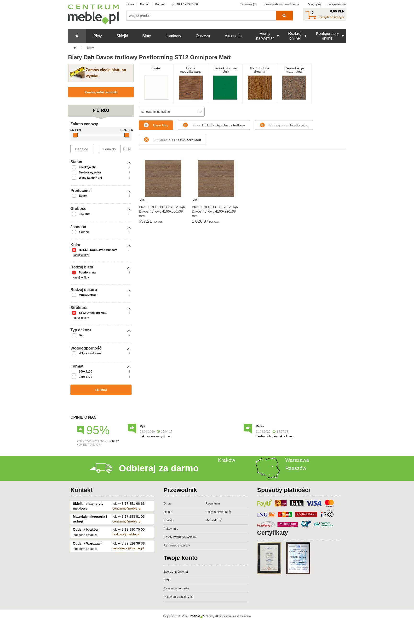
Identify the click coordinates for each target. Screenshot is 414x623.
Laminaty (173, 36)
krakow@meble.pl (125, 534)
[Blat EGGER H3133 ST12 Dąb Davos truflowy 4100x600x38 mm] (163, 178)
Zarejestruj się (337, 4)
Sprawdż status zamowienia (281, 4)
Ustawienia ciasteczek (178, 597)
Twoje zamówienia (176, 571)
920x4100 (85, 377)
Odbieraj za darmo (159, 468)
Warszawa (297, 460)
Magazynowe (88, 295)
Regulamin (213, 503)
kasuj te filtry (81, 255)
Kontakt (160, 4)
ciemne (84, 232)
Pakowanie (171, 528)
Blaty (146, 36)
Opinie (168, 512)
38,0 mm (85, 214)
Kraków (226, 460)
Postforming (87, 272)
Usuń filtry (160, 125)
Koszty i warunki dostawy (180, 537)
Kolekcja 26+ (88, 167)
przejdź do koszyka (332, 17)
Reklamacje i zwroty (177, 545)
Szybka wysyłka (90, 172)
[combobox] (172, 112)
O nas (130, 4)
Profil (167, 580)
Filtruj (101, 390)
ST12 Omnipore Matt (93, 312)
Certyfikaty (272, 532)
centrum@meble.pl (126, 508)
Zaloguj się (314, 4)
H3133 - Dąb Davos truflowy (98, 250)
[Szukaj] (284, 15)
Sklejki (122, 36)
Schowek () (248, 4)
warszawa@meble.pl (128, 548)
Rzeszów (295, 468)
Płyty (97, 36)
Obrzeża (203, 36)
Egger (83, 195)
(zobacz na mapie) (85, 535)
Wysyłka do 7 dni (90, 177)
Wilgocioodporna (90, 353)
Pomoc (144, 4)
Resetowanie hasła (176, 588)
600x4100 (85, 371)
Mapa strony (214, 520)
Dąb (81, 335)
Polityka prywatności (219, 512)
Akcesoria (233, 36)
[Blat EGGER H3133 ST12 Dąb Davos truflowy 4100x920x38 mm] (216, 178)
